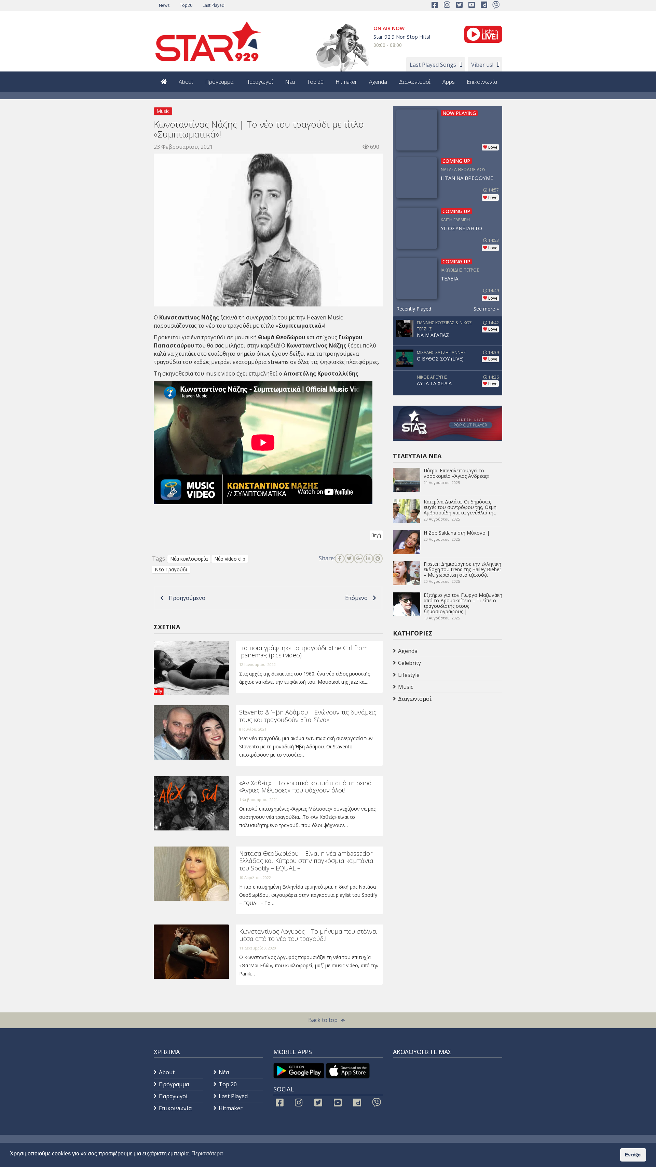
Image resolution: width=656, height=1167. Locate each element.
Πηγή (376, 535)
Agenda (378, 82)
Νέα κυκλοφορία (189, 558)
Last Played (213, 5)
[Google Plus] (359, 558)
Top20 (186, 5)
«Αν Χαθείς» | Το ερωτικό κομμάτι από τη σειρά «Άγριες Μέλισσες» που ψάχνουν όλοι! (305, 787)
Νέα (290, 82)
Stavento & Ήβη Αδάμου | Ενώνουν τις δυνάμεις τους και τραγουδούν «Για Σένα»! (308, 716)
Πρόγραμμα (219, 82)
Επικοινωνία (482, 82)
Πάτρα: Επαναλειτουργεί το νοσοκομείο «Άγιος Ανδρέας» (456, 473)
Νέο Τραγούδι (171, 569)
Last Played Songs (433, 64)
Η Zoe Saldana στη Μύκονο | (457, 532)
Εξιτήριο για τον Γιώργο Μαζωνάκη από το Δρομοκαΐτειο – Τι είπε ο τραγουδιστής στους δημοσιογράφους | (463, 603)
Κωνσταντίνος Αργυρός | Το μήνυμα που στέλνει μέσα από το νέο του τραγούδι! (308, 935)
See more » (486, 308)
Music (162, 111)
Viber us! (482, 64)
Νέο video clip (229, 558)
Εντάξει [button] (633, 1154)
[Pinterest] (378, 558)
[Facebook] (339, 558)
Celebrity (409, 663)
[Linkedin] (368, 558)
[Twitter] (349, 558)
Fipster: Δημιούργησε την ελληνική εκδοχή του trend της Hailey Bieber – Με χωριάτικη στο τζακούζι (462, 569)
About (186, 82)
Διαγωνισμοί (414, 82)
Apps (448, 82)
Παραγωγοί (259, 82)
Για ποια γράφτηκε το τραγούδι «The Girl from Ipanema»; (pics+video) (303, 651)
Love (492, 147)
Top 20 (315, 82)
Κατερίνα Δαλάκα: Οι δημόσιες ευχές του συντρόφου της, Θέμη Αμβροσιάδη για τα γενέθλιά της (460, 507)
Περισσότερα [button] (207, 1153)
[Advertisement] (447, 759)
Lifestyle (409, 675)
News (164, 5)
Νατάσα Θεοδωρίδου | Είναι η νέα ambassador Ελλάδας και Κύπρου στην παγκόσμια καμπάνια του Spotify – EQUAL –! (306, 860)
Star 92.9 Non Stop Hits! (401, 36)
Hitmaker (346, 82)
